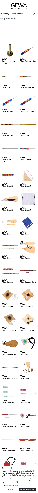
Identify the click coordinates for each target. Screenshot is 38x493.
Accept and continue (27, 489)
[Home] (19, 6)
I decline (10, 489)
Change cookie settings (10, 485)
